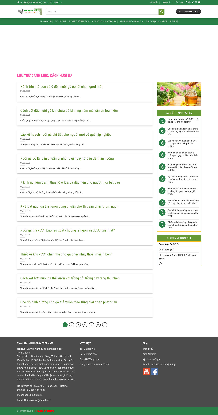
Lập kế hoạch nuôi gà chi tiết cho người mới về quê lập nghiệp (66, 134)
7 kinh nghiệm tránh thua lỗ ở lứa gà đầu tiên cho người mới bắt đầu (70, 182)
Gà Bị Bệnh (164, 249)
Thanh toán (166, 2)
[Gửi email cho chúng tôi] (196, 2)
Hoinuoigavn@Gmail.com (37, 400)
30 (98, 324)
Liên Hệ (174, 21)
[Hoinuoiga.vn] (29, 11)
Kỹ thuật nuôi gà (151, 359)
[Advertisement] (109, 47)
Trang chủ (148, 348)
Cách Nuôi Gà (165, 244)
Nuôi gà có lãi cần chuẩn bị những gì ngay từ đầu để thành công (67, 158)
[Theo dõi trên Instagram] (189, 2)
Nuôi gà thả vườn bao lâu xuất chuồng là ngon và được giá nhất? (67, 230)
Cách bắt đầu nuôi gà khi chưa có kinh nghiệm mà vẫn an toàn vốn (69, 110)
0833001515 (35, 395)
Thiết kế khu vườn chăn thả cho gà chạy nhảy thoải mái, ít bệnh (66, 254)
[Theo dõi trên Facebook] (186, 2)
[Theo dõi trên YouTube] (199, 2)
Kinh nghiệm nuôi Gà (131, 21)
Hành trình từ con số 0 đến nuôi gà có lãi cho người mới (61, 86)
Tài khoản (154, 2)
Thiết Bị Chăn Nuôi (156, 21)
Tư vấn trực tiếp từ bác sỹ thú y (159, 364)
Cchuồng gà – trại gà (104, 21)
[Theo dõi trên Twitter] (193, 2)
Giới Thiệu (60, 21)
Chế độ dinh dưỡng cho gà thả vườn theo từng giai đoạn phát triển (68, 302)
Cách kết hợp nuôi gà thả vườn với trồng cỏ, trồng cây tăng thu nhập (70, 278)
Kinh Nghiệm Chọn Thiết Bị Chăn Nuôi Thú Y (177, 257)
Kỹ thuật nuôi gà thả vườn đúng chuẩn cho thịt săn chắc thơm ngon (69, 206)
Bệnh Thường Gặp (79, 21)
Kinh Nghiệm (149, 354)
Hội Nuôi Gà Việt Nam (44, 411)
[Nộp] (161, 12)
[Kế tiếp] (104, 324)
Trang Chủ (46, 21)
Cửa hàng (179, 2)
